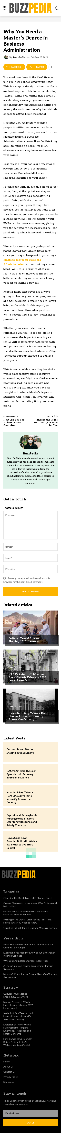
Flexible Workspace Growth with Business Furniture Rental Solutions (25, 913)
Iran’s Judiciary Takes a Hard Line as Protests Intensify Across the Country (28, 716)
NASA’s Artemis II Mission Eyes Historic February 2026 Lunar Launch (27, 677)
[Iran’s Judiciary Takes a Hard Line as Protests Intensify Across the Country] (30, 705)
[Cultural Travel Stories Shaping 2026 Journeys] (30, 627)
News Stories (16, 632)
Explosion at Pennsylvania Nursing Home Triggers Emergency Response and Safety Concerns (21, 820)
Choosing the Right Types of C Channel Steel (27, 898)
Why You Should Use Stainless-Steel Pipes (25, 960)
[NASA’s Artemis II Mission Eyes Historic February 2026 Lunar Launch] (30, 666)
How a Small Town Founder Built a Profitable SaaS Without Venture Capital (21, 842)
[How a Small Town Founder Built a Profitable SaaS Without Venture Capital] (47, 840)
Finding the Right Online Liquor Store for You (46, 422)
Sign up (30, 1122)
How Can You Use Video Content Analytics (13, 422)
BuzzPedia (19, 57)
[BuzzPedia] (6, 57)
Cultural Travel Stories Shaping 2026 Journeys (24, 639)
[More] (51, 67)
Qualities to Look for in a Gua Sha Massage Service (30, 927)
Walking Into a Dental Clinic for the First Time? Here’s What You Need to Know (27, 921)
